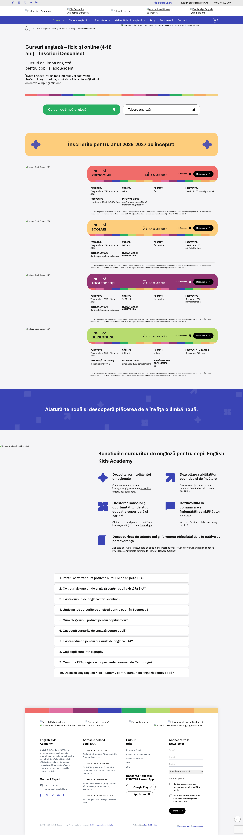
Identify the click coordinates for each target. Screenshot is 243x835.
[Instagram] (19, 2)
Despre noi (166, 20)
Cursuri (57, 20)
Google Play (140, 787)
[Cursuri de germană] (97, 722)
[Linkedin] (36, 2)
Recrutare (101, 20)
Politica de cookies (134, 758)
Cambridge (146, 525)
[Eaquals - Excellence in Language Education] (178, 725)
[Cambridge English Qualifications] (204, 11)
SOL (128, 767)
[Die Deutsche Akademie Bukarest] (81, 11)
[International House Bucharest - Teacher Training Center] (71, 725)
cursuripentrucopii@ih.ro (194, 2)
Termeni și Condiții (134, 750)
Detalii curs (201, 174)
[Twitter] (25, 2)
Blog (152, 20)
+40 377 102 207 (222, 2)
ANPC (128, 762)
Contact (182, 20)
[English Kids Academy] (38, 11)
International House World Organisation (182, 547)
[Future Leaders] (121, 11)
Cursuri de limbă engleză (67, 109)
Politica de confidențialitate (138, 754)
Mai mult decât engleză (128, 20)
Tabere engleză (78, 20)
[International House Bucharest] (160, 11)
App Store (139, 794)
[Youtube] (31, 2)
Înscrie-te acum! (180, 174)
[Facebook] (13, 2)
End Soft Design (150, 825)
